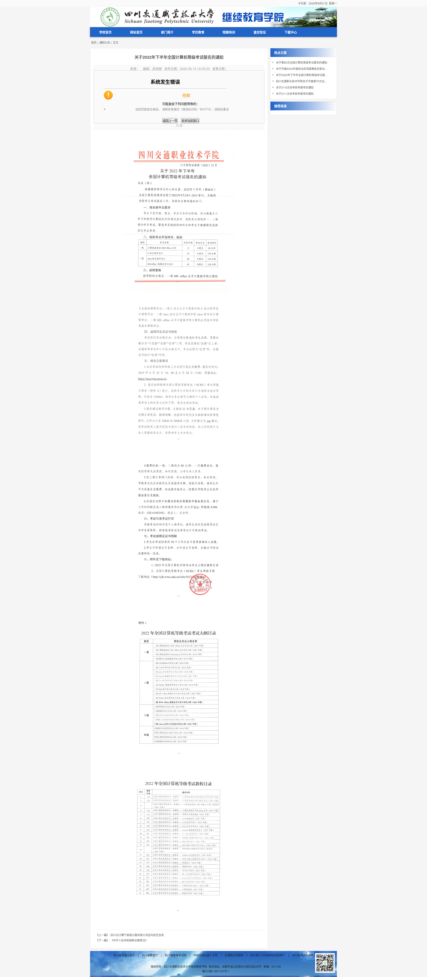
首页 (94, 42)
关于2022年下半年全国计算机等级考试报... (301, 75)
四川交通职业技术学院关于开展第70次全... (301, 81)
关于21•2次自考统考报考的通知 (295, 87)
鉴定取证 (260, 32)
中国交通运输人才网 (205, 955)
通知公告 (104, 42)
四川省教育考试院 (175, 955)
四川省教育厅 (150, 955)
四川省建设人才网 (303, 955)
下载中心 (290, 32)
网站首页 (136, 32)
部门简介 (167, 32)
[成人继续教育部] (213, 16)
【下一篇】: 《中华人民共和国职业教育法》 (122, 940)
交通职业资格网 (234, 955)
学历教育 (198, 32)
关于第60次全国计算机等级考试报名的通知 (301, 62)
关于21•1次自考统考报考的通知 (295, 93)
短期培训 (229, 32)
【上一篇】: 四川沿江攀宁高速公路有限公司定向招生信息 (130, 935)
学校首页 (105, 32)
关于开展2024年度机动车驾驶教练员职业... (301, 69)
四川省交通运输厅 (124, 955)
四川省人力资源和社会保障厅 (267, 955)
